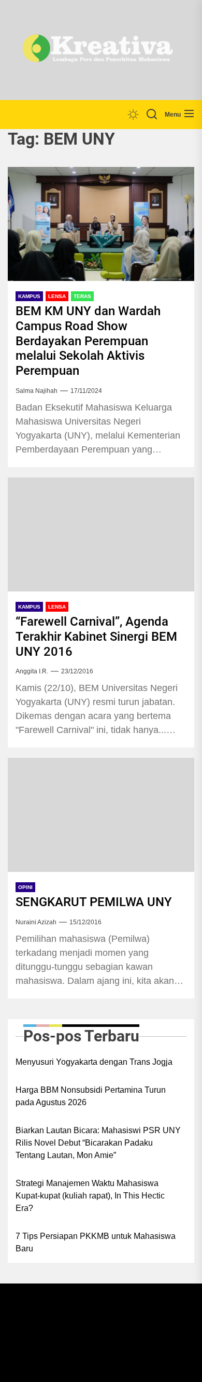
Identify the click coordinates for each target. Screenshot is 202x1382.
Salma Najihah (36, 390)
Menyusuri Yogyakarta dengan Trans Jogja (94, 1061)
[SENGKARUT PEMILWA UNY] (101, 815)
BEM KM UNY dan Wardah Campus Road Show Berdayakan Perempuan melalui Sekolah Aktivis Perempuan (88, 341)
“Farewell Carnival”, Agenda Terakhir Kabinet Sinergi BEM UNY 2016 (96, 636)
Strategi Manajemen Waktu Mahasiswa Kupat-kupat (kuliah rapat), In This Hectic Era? (90, 1195)
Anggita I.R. (32, 671)
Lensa (57, 296)
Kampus (29, 296)
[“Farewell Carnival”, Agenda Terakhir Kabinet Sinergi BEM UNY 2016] (101, 534)
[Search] (152, 114)
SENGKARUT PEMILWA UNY (94, 902)
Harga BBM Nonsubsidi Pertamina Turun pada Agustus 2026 (91, 1096)
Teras (82, 296)
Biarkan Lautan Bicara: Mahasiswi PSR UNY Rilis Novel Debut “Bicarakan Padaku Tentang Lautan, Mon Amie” (98, 1143)
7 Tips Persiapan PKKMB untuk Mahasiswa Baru (96, 1242)
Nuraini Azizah (36, 922)
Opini (25, 887)
